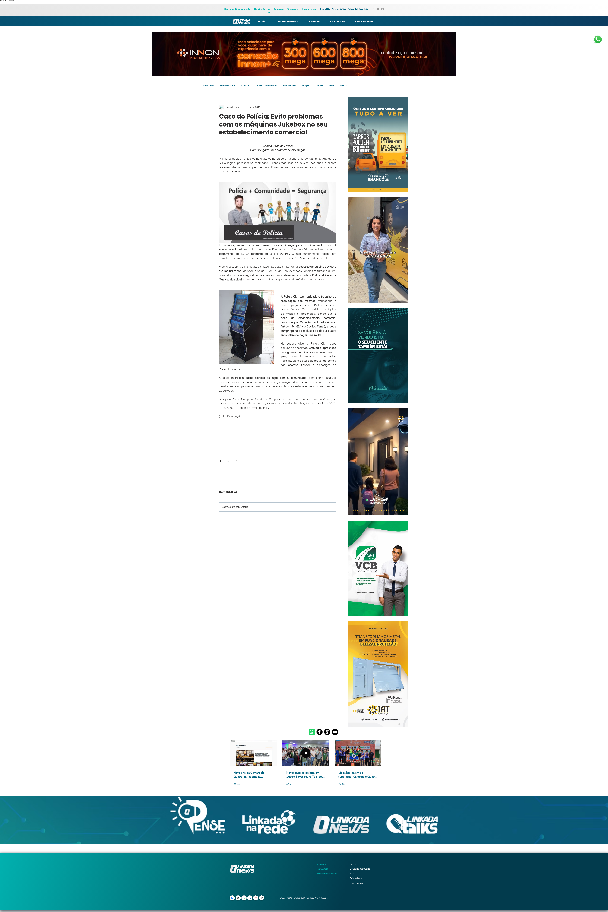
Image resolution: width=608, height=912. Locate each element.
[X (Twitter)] (238, 897)
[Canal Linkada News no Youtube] (377, 8)
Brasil (331, 85)
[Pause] (352, 299)
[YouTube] (335, 732)
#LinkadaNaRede (227, 85)
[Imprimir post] (236, 460)
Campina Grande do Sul (238, 9)
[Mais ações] (334, 107)
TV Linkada (356, 878)
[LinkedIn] (249, 897)
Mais (342, 85)
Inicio (353, 863)
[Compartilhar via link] (228, 460)
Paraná (320, 85)
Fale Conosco (357, 882)
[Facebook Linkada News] (373, 8)
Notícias (354, 873)
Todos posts (208, 85)
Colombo (278, 9)
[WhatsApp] (244, 897)
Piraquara (292, 9)
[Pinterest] (255, 897)
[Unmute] (358, 299)
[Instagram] (327, 732)
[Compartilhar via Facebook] (220, 460)
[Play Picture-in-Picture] (398, 299)
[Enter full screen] (404, 299)
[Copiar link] (261, 897)
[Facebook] (319, 732)
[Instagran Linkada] (382, 8)
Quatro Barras (262, 9)
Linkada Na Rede (360, 868)
